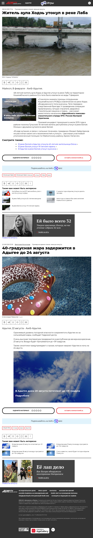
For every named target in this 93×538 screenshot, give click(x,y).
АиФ (21, 317)
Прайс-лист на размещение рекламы (64, 493)
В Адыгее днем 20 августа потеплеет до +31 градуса (47, 391)
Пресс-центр (42, 490)
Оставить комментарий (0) (73, 158)
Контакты (53, 490)
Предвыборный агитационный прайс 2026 (34, 496)
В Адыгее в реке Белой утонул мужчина (37, 149)
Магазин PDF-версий (66, 490)
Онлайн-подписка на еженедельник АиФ (33, 493)
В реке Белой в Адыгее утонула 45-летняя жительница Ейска (47, 144)
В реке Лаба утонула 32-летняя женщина (26, 198)
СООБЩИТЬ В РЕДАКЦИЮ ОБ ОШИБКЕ (63, 496)
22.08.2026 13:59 (7, 244)
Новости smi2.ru (9, 238)
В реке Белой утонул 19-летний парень (36, 146)
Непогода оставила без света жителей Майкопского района (70, 199)
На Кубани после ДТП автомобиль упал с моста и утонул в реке (26, 192)
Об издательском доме (27, 490)
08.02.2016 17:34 (7, 9)
